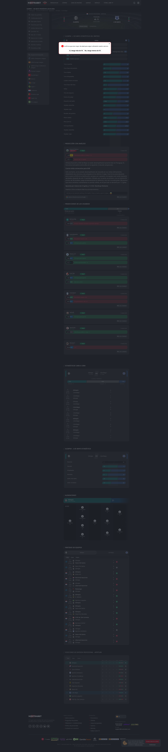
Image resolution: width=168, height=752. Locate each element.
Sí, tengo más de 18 (76, 51)
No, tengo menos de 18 (93, 51)
